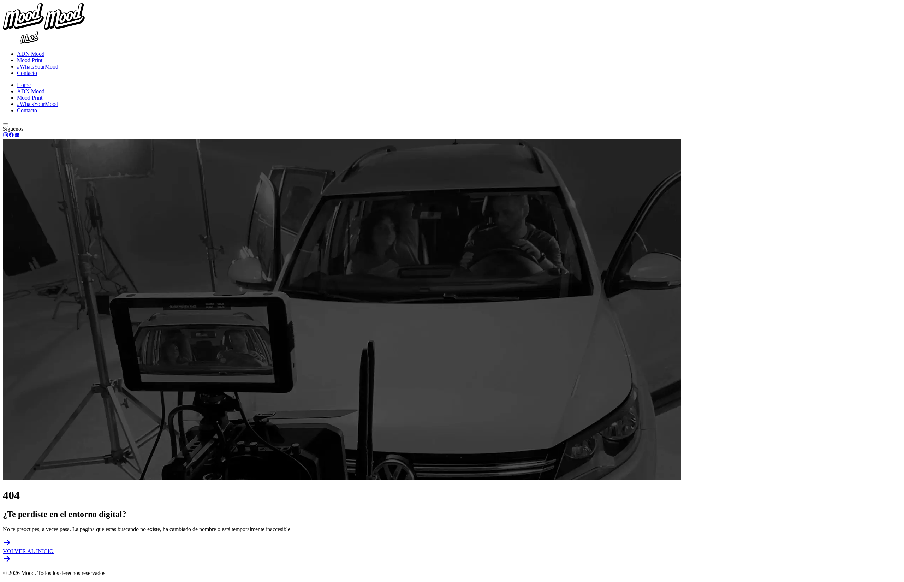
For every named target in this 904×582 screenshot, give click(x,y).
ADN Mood (30, 54)
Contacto (27, 73)
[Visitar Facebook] (11, 136)
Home (24, 85)
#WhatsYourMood (37, 67)
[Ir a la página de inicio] (29, 42)
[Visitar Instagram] (5, 136)
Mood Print (29, 60)
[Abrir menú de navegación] (5, 124)
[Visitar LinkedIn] (17, 136)
